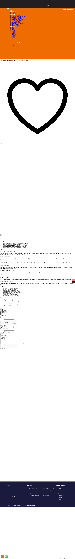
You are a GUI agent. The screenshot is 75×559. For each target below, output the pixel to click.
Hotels (13, 55)
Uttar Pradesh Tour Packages (17, 23)
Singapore (14, 45)
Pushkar (13, 40)
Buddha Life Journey (16, 25)
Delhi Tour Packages (16, 22)
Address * (2, 329)
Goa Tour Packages (15, 24)
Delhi (13, 27)
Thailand (13, 44)
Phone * (2, 328)
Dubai (13, 43)
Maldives (13, 46)
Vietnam (59, 499)
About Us (14, 13)
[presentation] (0, 234)
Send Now (2, 348)
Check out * (2, 332)
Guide (13, 54)
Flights (13, 53)
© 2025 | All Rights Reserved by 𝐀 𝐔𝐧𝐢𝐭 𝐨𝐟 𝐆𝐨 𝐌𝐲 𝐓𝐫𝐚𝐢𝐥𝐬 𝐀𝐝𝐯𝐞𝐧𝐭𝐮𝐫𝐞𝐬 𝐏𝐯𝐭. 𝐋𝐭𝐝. (22, 505)
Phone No (2, 318)
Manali (13, 30)
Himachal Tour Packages (16, 17)
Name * (1, 326)
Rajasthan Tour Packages (17, 18)
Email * (1, 327)
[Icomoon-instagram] (16, 500)
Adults (1, 315)
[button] (0, 235)
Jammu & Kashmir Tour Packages (18, 16)
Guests (1, 313)
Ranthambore (14, 39)
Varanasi (13, 32)
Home (11, 10)
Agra (13, 28)
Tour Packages (12, 14)
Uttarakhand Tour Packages (17, 19)
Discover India (12, 26)
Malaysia (60, 497)
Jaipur (13, 29)
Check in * (2, 331)
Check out (2, 312)
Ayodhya (13, 38)
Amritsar (13, 33)
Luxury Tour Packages (16, 20)
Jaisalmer (14, 36)
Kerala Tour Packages (16, 15)
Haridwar (14, 34)
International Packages (14, 42)
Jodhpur (13, 37)
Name (1, 317)
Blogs (11, 56)
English (66, 9)
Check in (2, 311)
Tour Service (14, 52)
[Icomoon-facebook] (14, 500)
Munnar (13, 41)
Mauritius (14, 47)
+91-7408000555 (12, 492)
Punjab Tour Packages (16, 21)
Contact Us (12, 11)
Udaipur (13, 35)
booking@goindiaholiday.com (14, 496)
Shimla (13, 31)
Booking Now (3, 325)
